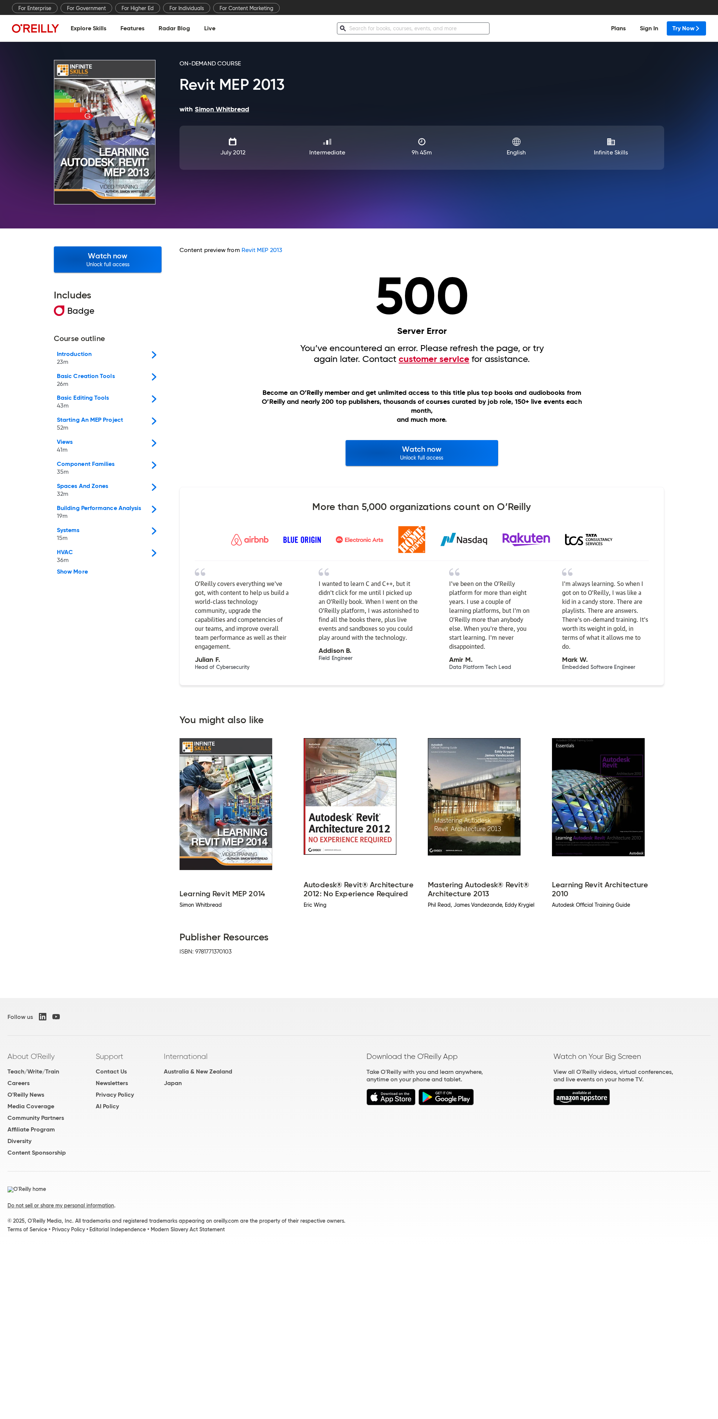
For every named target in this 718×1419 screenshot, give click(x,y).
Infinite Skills (611, 152)
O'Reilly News (25, 1095)
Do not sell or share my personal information (60, 1205)
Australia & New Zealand (198, 1071)
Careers (18, 1083)
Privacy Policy (115, 1095)
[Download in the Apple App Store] (390, 1103)
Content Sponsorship (36, 1153)
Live (209, 28)
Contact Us (111, 1071)
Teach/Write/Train (33, 1071)
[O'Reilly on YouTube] (56, 1016)
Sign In (649, 28)
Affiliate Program (31, 1129)
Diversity (19, 1141)
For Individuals (186, 8)
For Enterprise (34, 8)
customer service (434, 359)
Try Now (683, 28)
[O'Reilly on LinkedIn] (42, 1016)
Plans (618, 28)
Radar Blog (174, 28)
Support (109, 1056)
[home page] (35, 28)
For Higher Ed (138, 8)
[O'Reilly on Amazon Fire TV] (581, 1103)
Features (132, 28)
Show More (72, 572)
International (186, 1056)
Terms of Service (27, 1229)
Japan (173, 1083)
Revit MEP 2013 (262, 250)
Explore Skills (88, 28)
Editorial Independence (117, 1229)
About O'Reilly (31, 1056)
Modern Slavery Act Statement (188, 1229)
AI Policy (107, 1106)
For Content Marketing (246, 8)
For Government (86, 8)
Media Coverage (30, 1106)
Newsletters (112, 1083)
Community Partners (35, 1118)
